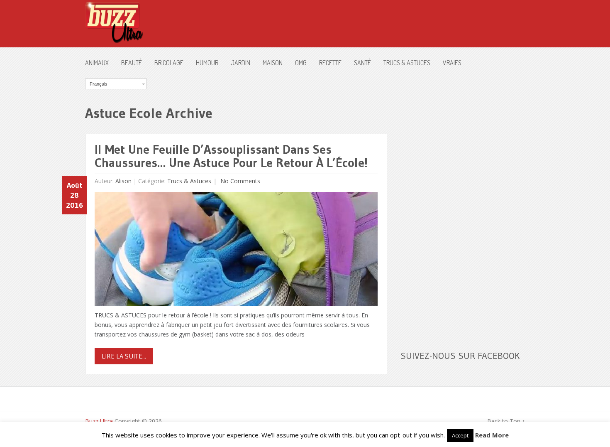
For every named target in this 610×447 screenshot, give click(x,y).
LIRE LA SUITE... (124, 356)
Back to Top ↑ (506, 421)
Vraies (452, 63)
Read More (492, 435)
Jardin (240, 63)
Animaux (97, 63)
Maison (273, 63)
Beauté (131, 63)
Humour (207, 63)
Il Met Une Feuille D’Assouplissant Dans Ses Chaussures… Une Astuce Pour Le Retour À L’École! (231, 156)
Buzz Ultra (99, 421)
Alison (123, 181)
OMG (301, 63)
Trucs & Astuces (406, 63)
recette (330, 63)
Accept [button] (460, 435)
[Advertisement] (462, 203)
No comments (239, 181)
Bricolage (168, 63)
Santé (362, 63)
